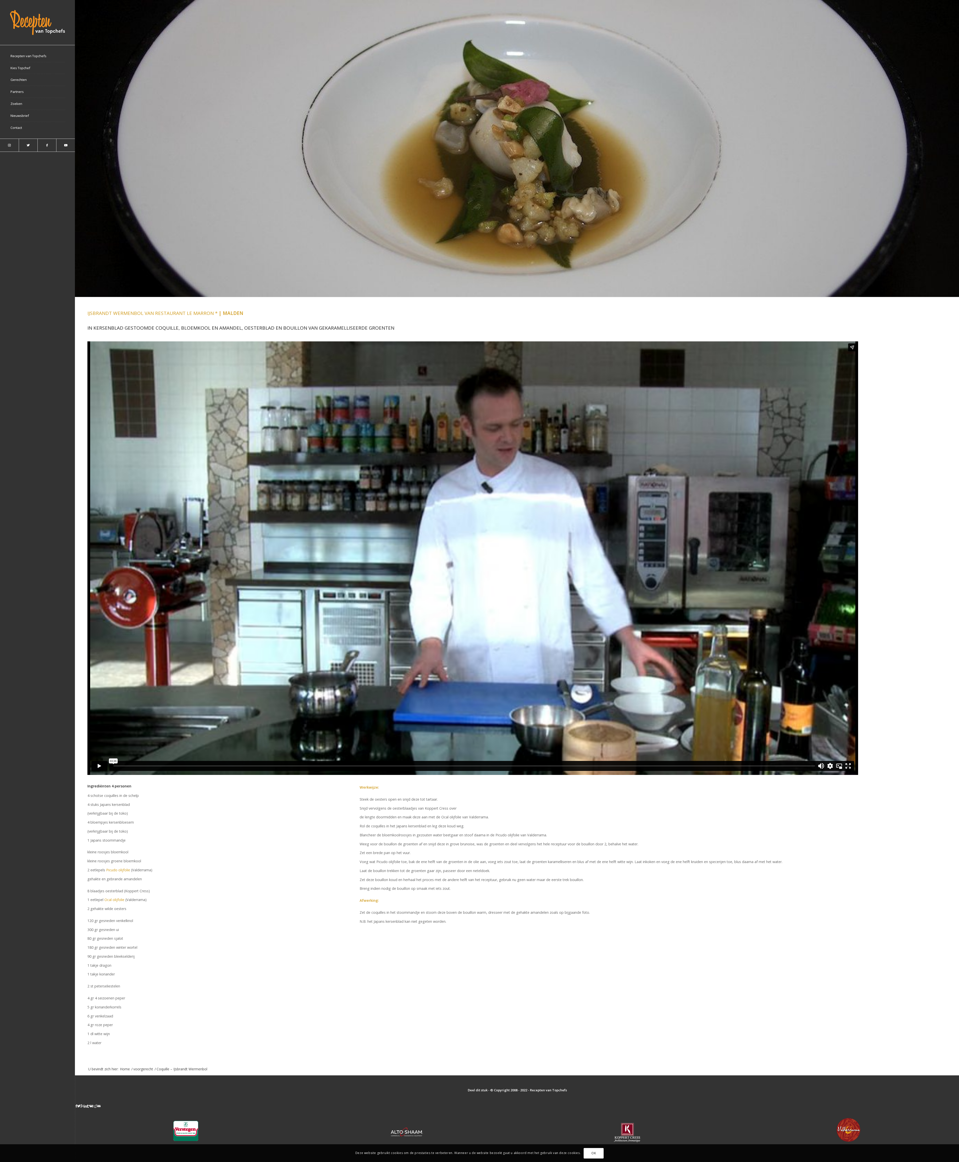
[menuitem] (37, 56)
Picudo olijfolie (118, 870)
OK (593, 1153)
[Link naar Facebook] (46, 145)
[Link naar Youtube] (65, 145)
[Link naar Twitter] (28, 145)
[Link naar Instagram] (9, 145)
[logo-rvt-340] (37, 22)
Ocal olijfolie (114, 899)
